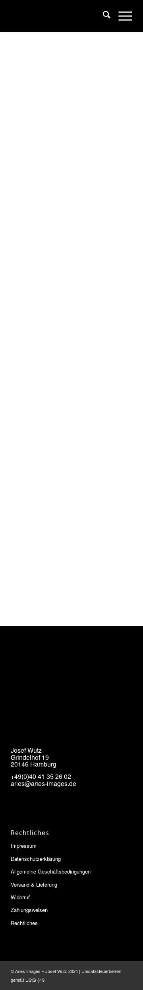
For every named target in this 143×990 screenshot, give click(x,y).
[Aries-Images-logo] (59, 16)
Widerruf (20, 897)
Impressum (24, 845)
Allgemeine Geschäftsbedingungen (51, 871)
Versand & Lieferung (34, 884)
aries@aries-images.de (43, 783)
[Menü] (121, 16)
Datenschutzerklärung (36, 858)
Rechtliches (24, 923)
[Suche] (102, 16)
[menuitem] (102, 16)
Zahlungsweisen (29, 910)
